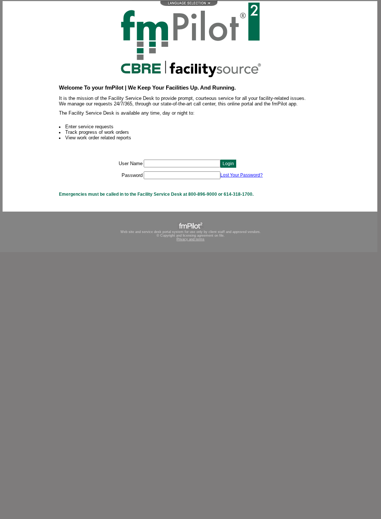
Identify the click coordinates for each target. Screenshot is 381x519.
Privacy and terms (190, 239)
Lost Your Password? (241, 175)
